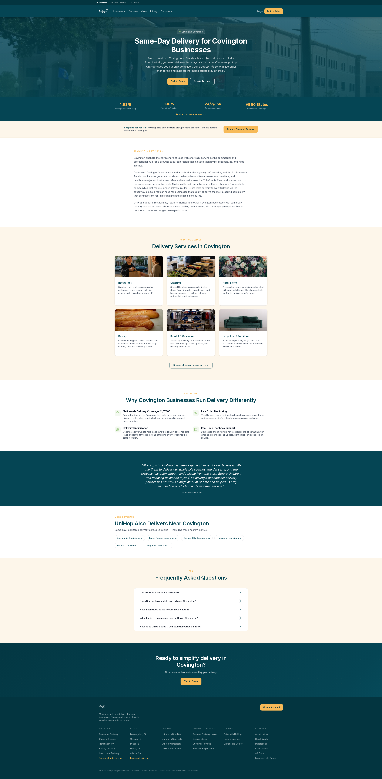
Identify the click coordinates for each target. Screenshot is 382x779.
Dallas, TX (135, 748)
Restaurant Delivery (108, 734)
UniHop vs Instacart (171, 743)
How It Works (261, 739)
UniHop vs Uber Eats (172, 739)
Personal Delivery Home (205, 734)
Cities (144, 11)
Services (133, 11)
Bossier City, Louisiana (197, 538)
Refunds (153, 770)
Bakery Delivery (107, 748)
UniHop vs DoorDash (172, 734)
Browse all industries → (110, 758)
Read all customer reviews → (191, 114)
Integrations (261, 743)
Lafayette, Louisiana (157, 545)
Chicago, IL (135, 739)
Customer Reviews (202, 743)
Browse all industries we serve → (191, 365)
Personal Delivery (118, 2)
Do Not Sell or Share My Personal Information (178, 770)
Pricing (153, 11)
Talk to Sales (274, 11)
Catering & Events (108, 739)
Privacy (135, 770)
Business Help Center (266, 758)
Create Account (202, 81)
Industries (118, 11)
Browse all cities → (139, 758)
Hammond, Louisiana (229, 538)
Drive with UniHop (233, 734)
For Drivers (134, 2)
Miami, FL (134, 743)
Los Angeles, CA (138, 734)
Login (260, 11)
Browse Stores (200, 739)
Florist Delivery (106, 743)
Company (165, 11)
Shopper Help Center (203, 748)
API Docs (259, 753)
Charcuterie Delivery (109, 753)
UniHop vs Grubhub (171, 748)
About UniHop (262, 734)
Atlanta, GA (135, 753)
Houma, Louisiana (128, 545)
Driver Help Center (233, 743)
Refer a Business (232, 739)
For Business (101, 2)
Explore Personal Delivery (240, 129)
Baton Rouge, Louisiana (163, 538)
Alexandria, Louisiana (129, 538)
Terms (144, 770)
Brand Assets (261, 748)
